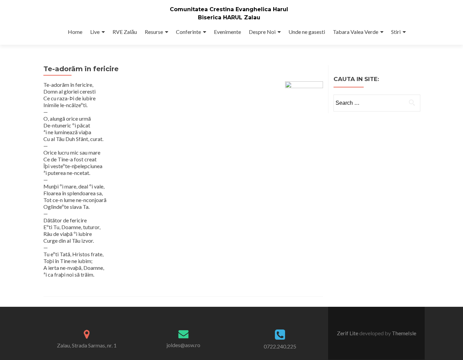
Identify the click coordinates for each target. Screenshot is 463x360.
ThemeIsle (404, 333)
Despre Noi (262, 31)
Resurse (154, 31)
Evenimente (227, 31)
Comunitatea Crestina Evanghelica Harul (229, 9)
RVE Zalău (125, 31)
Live (95, 31)
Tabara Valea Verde (355, 31)
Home (75, 31)
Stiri (396, 31)
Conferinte (188, 31)
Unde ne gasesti (306, 31)
